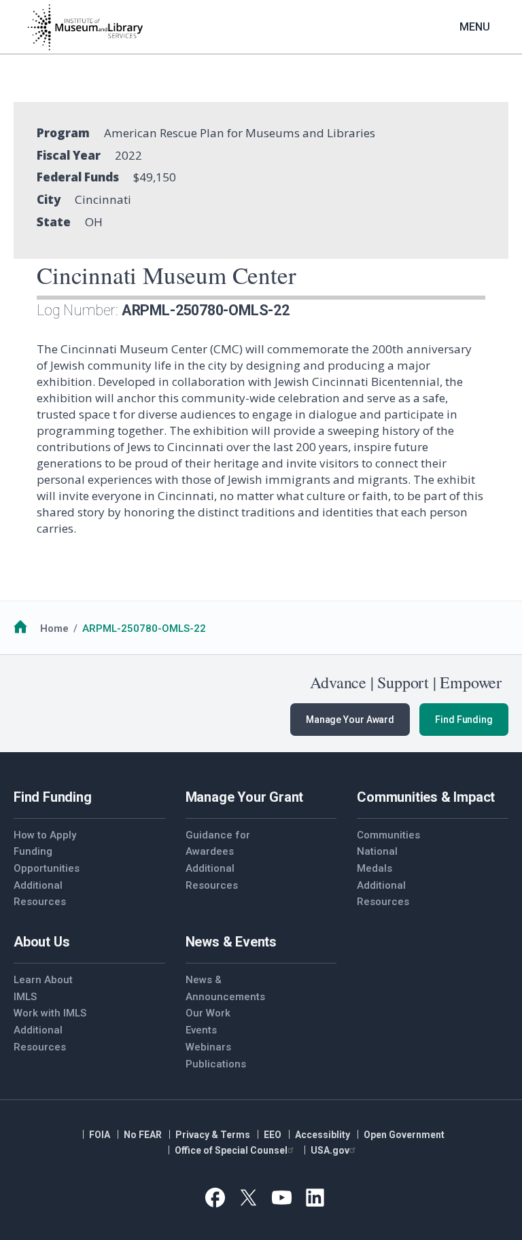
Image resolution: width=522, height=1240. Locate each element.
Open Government (404, 1134)
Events (201, 1030)
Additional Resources (40, 893)
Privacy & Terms (212, 1134)
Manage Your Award (350, 719)
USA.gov (330, 1150)
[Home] (85, 27)
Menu (474, 26)
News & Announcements (223, 988)
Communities (388, 835)
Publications (216, 1064)
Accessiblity (322, 1134)
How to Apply (45, 835)
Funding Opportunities (47, 859)
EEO (272, 1134)
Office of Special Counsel (231, 1150)
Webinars (208, 1047)
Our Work (208, 1013)
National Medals (377, 859)
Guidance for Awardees (218, 843)
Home (54, 628)
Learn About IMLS (43, 988)
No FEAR (143, 1134)
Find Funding (464, 719)
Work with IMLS (50, 1013)
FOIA (99, 1134)
